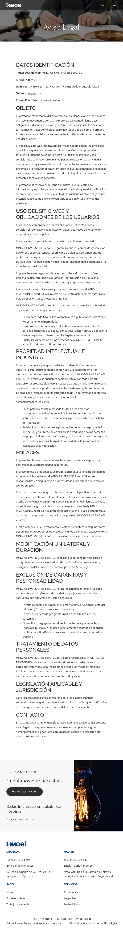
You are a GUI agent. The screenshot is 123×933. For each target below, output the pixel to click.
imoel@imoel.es (50, 100)
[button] (114, 4)
